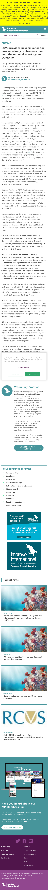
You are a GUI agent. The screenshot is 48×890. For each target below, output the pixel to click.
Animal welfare (13, 473)
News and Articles (7, 854)
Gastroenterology (14, 482)
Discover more (11, 827)
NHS (30, 152)
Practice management (15, 502)
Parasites (10, 499)
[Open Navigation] (45, 29)
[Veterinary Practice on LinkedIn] (31, 841)
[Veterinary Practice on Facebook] (24, 841)
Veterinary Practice (19, 77)
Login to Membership (12, 35)
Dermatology (12, 479)
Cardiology (11, 476)
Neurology (10, 492)
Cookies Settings (23, 367)
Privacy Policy (28, 865)
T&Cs (25, 862)
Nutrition (10, 495)
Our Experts (5, 858)
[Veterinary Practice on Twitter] (17, 841)
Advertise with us (30, 854)
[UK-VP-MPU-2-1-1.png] (24, 526)
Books (26, 858)
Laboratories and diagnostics (19, 486)
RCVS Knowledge (13, 505)
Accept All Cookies (32, 374)
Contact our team (30, 850)
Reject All (15, 374)
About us (27, 846)
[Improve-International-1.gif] (24, 556)
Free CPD (4, 850)
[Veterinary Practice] (7, 418)
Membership (5, 846)
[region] (24, 366)
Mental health (12, 489)
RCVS (3, 96)
